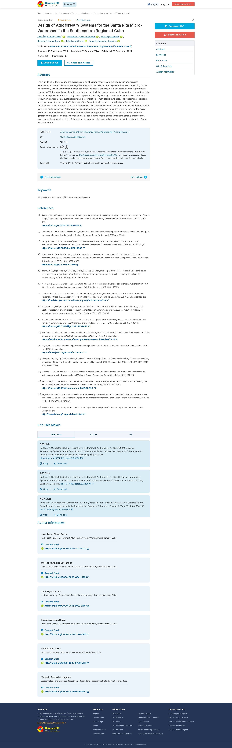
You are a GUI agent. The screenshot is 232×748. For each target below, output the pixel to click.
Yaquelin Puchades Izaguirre (103, 41)
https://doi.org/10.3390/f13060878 (60, 225)
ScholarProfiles (99, 734)
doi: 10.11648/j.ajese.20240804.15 (77, 484)
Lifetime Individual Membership (150, 734)
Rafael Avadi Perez (74, 41)
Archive (109, 13)
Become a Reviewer (177, 726)
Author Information (165, 72)
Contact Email (51, 544)
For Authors (116, 714)
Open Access (143, 722)
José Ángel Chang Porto (49, 36)
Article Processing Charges (148, 730)
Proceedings (98, 722)
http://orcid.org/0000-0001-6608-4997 (66, 691)
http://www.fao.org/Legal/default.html (62, 414)
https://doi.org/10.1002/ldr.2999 (59, 264)
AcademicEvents (99, 730)
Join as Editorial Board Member (181, 722)
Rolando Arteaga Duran (48, 41)
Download (62, 463)
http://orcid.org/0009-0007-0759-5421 (66, 663)
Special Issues (98, 718)
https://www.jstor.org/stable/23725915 (62, 352)
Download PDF (51, 63)
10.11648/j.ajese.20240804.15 (72, 137)
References (161, 60)
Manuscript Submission (178, 714)
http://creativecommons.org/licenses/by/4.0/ (98, 155)
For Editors (116, 722)
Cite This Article (164, 66)
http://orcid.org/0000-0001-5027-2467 (66, 606)
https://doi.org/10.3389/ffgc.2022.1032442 (65, 326)
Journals (48, 13)
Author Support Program (178, 730)
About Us (42, 709)
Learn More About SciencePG (51, 723)
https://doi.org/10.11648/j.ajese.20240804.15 (61, 458)
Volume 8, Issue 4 (122, 13)
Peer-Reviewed (83, 20)
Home (39, 13)
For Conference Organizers (122, 726)
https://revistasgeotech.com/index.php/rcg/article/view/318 (74, 300)
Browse (68, 4)
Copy (45, 463)
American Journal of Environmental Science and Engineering (79, 13)
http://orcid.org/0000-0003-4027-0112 (66, 548)
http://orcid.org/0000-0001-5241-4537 (65, 634)
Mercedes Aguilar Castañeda (81, 36)
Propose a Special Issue (178, 718)
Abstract (160, 49)
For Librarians (117, 730)
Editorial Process (144, 714)
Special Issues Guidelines (122, 734)
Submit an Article (183, 4)
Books (95, 726)
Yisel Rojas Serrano (110, 36)
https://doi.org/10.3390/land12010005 (62, 248)
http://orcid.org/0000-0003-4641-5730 (66, 577)
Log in (154, 4)
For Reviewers (117, 718)
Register (165, 4)
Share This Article (80, 62)
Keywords (161, 55)
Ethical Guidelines (145, 726)
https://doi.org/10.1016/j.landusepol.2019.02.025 (67, 388)
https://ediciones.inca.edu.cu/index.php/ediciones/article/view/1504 (78, 339)
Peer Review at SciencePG (148, 718)
